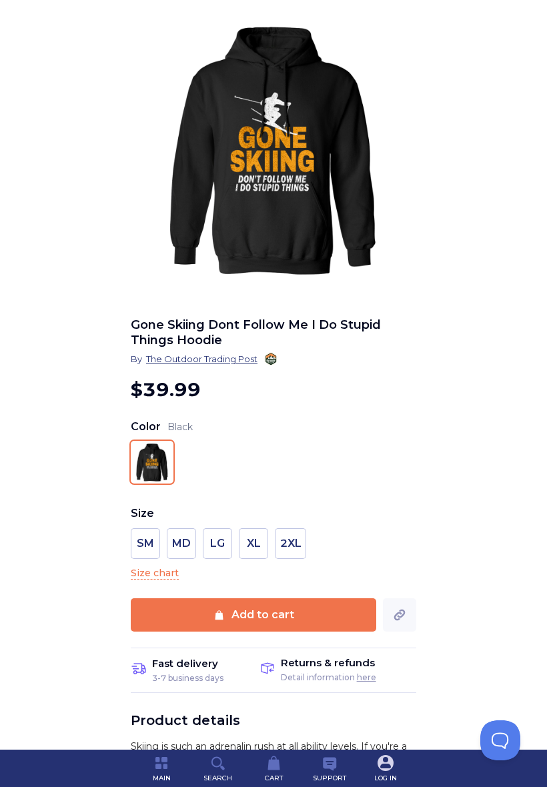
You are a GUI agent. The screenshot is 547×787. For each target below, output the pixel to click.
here (366, 677)
